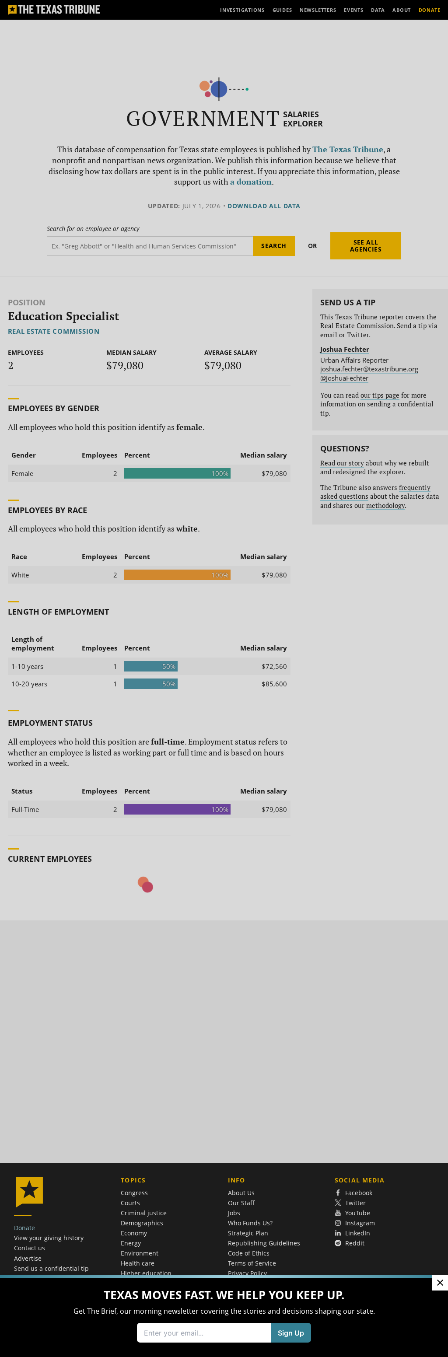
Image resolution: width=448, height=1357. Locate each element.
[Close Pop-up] (440, 1283)
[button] (224, 678)
